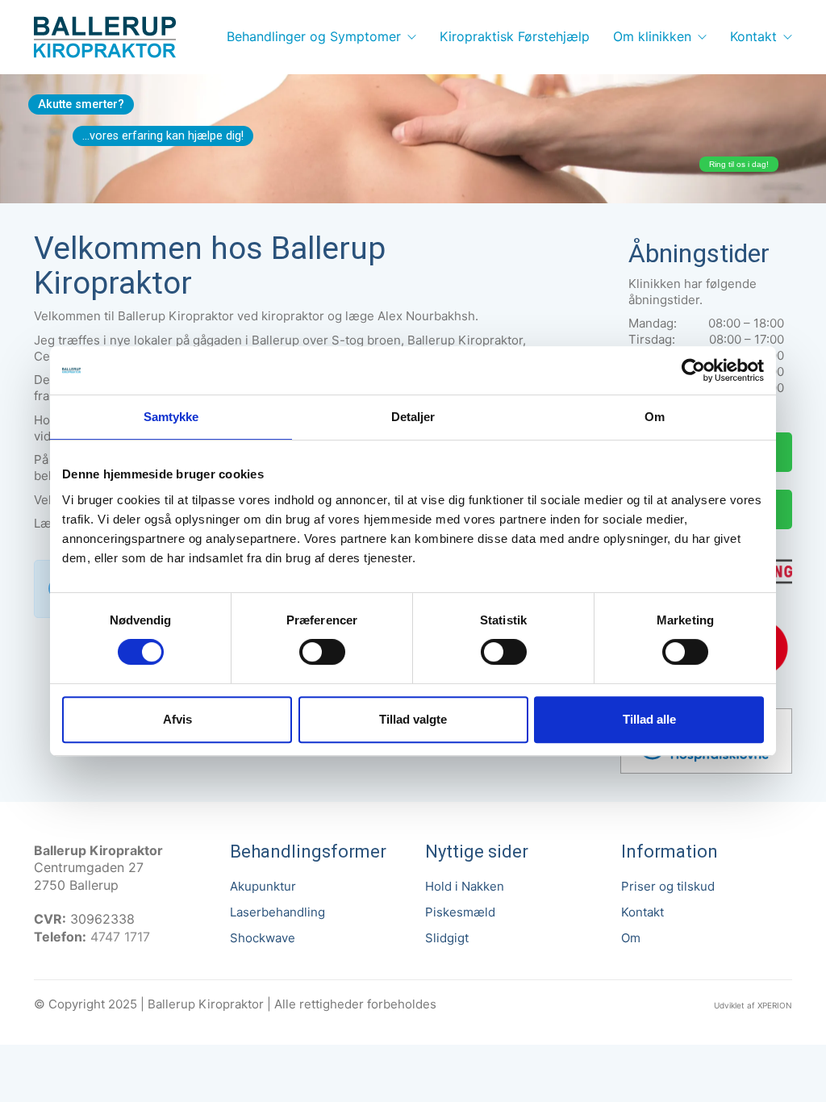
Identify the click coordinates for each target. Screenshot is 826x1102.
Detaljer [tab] (413, 417)
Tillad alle (649, 719)
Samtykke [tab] (171, 417)
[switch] (322, 653)
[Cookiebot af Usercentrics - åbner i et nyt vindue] (693, 370)
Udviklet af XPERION (753, 1005)
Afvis (177, 719)
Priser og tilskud (668, 886)
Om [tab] (655, 417)
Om (630, 937)
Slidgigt (447, 937)
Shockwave (262, 937)
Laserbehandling (277, 912)
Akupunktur (263, 886)
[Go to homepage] (105, 37)
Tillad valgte (413, 719)
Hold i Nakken (464, 886)
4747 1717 (120, 937)
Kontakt (642, 912)
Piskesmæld (460, 912)
